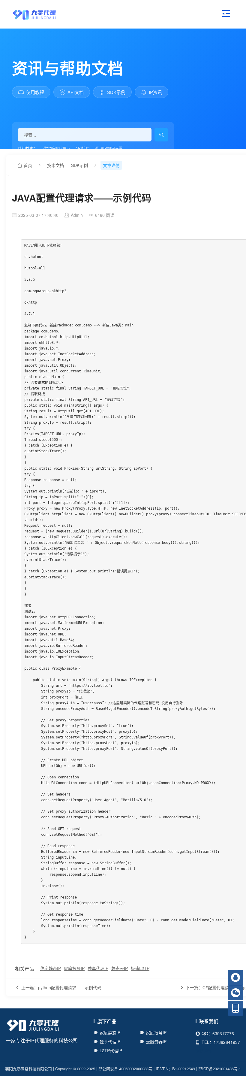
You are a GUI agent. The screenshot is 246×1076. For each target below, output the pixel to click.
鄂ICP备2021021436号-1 (219, 1068)
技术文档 (55, 165)
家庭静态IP (110, 1032)
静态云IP (119, 968)
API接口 (82, 148)
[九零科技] (33, 1026)
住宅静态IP (50, 968)
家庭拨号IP (74, 968)
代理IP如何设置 (109, 148)
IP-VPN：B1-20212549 (175, 1068)
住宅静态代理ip (56, 148)
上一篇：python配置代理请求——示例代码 (61, 987)
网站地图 (204, 1051)
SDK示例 (79, 165)
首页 (28, 165)
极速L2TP (140, 968)
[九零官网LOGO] (28, 14)
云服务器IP (156, 1041)
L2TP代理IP (111, 1050)
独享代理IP (98, 968)
